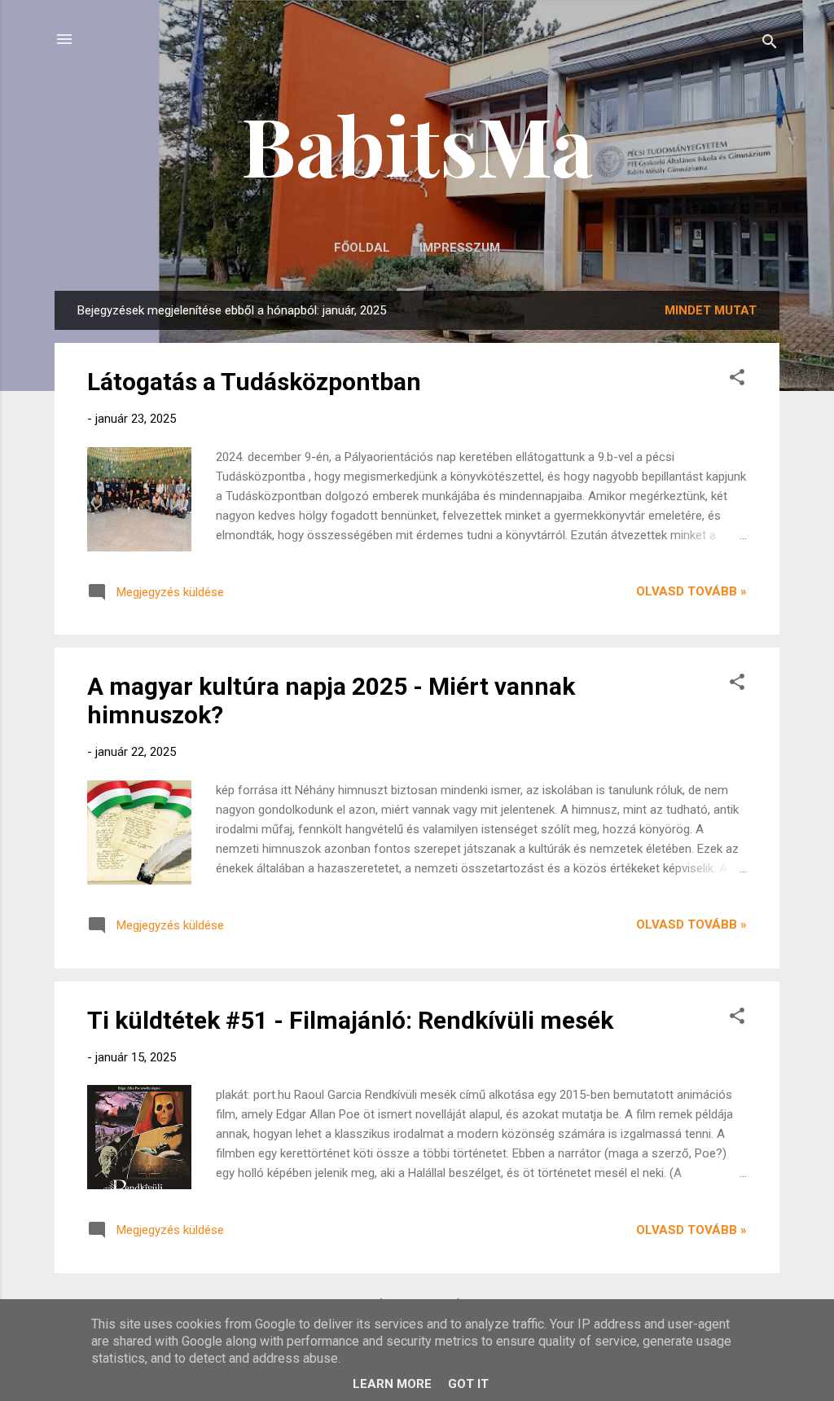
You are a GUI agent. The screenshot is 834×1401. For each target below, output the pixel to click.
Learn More (392, 1384)
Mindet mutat (711, 310)
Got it (468, 1384)
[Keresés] (769, 44)
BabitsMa (417, 144)
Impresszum (459, 247)
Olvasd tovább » (691, 591)
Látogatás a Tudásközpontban (254, 381)
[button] (737, 380)
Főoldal (362, 247)
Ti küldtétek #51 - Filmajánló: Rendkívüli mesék (350, 1020)
